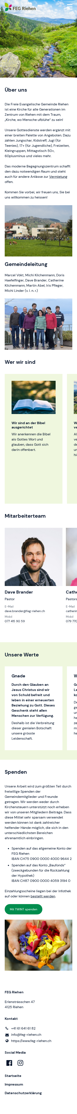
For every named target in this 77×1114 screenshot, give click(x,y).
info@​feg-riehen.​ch (26, 1034)
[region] (38, 439)
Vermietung (58, 176)
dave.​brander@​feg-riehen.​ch (25, 611)
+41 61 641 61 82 (23, 1028)
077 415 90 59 (15, 621)
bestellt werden (43, 896)
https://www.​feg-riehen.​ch (31, 1041)
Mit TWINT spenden (23, 909)
